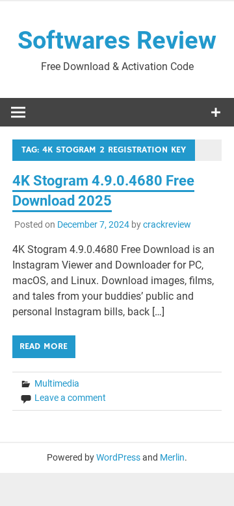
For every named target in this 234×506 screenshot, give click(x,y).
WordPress (118, 457)
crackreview (167, 224)
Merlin (172, 457)
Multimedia (56, 383)
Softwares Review (117, 40)
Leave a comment (70, 397)
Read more (44, 346)
